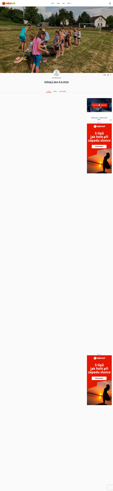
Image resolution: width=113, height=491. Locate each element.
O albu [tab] (55, 91)
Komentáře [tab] (62, 91)
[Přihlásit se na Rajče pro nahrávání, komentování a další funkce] (110, 3)
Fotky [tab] (48, 91)
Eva (100, 119)
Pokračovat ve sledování (99, 105)
